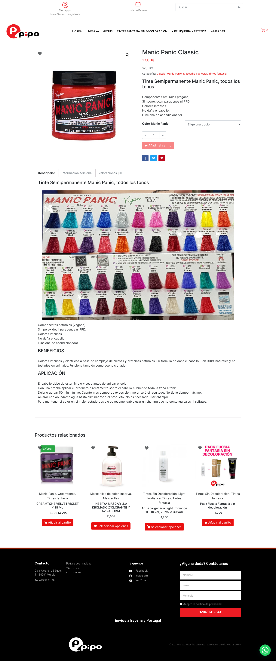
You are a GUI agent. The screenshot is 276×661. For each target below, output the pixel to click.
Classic (161, 73)
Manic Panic (174, 73)
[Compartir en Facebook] (145, 158)
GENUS (107, 31)
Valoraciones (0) (110, 173)
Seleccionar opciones (113, 526)
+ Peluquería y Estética (189, 31)
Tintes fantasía (218, 73)
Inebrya (93, 31)
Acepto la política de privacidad (202, 604)
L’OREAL (77, 31)
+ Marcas (218, 31)
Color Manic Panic (155, 123)
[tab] (47, 173)
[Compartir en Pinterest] (161, 158)
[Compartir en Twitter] (153, 158)
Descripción (47, 173)
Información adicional (77, 173)
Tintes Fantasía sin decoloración (142, 31)
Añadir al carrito (59, 522)
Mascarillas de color (195, 73)
